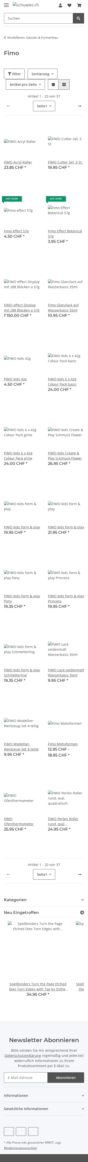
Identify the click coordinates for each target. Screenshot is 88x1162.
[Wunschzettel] (69, 5)
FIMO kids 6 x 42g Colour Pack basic (62, 382)
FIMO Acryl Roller (18, 162)
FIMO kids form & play (22, 527)
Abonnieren (66, 1077)
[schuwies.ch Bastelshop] (26, 5)
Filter (16, 74)
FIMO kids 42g (15, 379)
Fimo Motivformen (63, 744)
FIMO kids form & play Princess (66, 598)
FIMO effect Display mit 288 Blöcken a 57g (22, 307)
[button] (60, 5)
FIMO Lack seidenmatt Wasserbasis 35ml (66, 672)
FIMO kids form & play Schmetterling (22, 672)
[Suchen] (78, 18)
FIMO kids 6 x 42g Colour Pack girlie (18, 456)
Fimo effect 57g (16, 231)
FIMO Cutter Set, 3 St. (65, 162)
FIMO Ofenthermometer (19, 821)
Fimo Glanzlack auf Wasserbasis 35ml (63, 307)
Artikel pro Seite (23, 84)
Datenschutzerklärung (23, 1055)
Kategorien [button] (15, 900)
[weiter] (79, 106)
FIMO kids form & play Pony (22, 598)
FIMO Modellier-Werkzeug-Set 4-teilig (21, 746)
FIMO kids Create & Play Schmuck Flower (65, 456)
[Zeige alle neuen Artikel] (82, 912)
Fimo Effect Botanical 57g (65, 233)
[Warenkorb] (79, 5)
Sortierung (40, 74)
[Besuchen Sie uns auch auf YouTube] (21, 1131)
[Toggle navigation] (6, 3)
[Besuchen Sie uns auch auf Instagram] (33, 1131)
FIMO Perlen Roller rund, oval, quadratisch (63, 821)
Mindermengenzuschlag (20, 1148)
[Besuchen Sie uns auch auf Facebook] (9, 1131)
